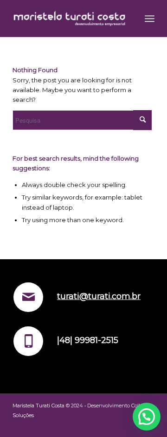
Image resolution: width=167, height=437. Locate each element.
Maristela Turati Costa (38, 405)
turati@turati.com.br (99, 296)
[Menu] (149, 18)
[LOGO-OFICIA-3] (69, 18)
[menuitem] (149, 18)
